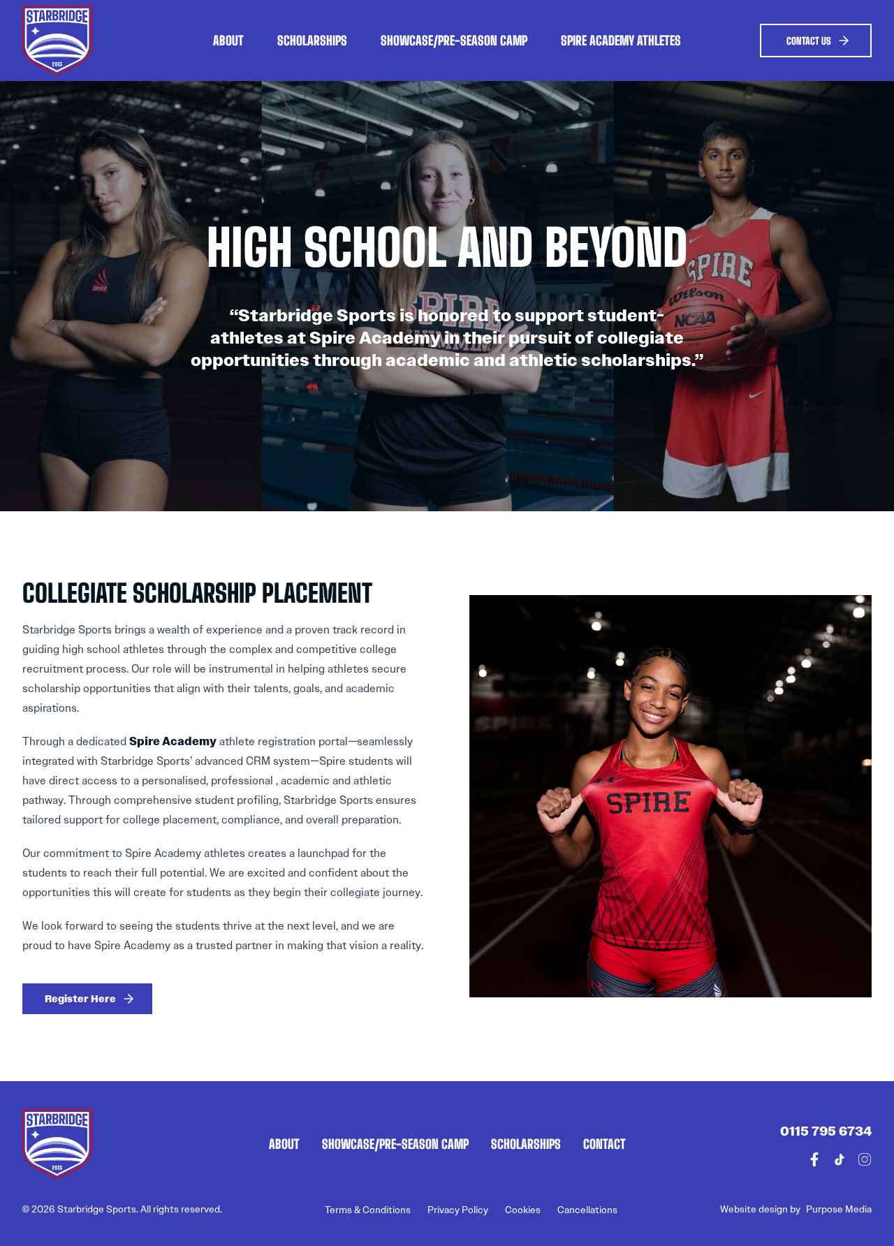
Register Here (80, 998)
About (228, 40)
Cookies (523, 1210)
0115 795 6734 (826, 1131)
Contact (604, 1144)
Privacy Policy (457, 1210)
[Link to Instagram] (865, 1159)
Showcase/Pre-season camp (454, 40)
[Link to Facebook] (814, 1159)
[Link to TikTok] (840, 1159)
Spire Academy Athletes (621, 40)
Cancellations (587, 1210)
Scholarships (312, 40)
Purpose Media (839, 1209)
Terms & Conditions (368, 1210)
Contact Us (808, 40)
